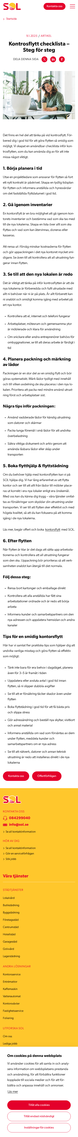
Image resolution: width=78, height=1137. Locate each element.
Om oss (7, 1036)
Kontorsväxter (11, 1003)
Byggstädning (11, 912)
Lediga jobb (10, 1043)
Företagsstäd (11, 920)
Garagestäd (10, 941)
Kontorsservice (11, 974)
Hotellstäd (9, 934)
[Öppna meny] (72, 6)
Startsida (11, 18)
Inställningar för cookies (39, 1127)
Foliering (8, 1018)
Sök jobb (11, 859)
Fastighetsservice (13, 1011)
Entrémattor (10, 981)
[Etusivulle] (12, 6)
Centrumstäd (11, 927)
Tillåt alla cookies (39, 1105)
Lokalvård (9, 898)
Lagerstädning (11, 956)
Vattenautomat (12, 996)
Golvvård (8, 949)
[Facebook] (62, 59)
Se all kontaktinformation (21, 831)
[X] (44, 59)
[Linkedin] (53, 59)
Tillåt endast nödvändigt (39, 1116)
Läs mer (13, 1091)
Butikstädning (11, 905)
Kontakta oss (54, 6)
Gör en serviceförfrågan (20, 853)
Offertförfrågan (46, 776)
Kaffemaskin (10, 989)
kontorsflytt (52, 529)
